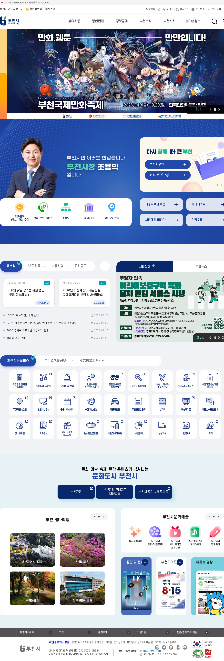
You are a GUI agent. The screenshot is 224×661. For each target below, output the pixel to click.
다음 (219, 109)
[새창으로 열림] (202, 643)
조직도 (158, 642)
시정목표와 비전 (155, 204)
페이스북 (164, 647)
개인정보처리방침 (59, 642)
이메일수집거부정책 (115, 642)
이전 (210, 109)
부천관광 (76, 492)
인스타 (178, 647)
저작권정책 (132, 642)
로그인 (169, 9)
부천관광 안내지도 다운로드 (114, 491)
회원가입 (184, 9)
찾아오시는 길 (146, 642)
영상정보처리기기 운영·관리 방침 (88, 642)
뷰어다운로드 (169, 642)
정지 (214, 109)
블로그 (157, 647)
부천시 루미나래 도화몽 (153, 492)
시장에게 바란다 (155, 220)
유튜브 (185, 647)
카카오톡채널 (171, 647)
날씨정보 (150, 9)
